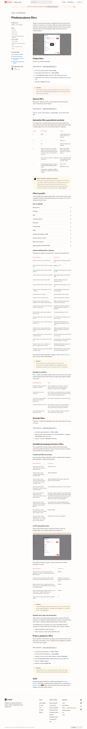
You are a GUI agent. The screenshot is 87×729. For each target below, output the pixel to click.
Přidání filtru (14, 32)
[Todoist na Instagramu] (81, 706)
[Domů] (8, 2)
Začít (13, 48)
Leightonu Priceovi (64, 354)
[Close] (74, 7)
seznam (47, 365)
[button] (52, 44)
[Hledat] (50, 2)
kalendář (59, 365)
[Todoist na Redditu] (81, 709)
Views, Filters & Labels (21, 12)
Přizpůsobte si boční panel (50, 91)
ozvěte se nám (36, 685)
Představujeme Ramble (52, 6)
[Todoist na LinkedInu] (81, 703)
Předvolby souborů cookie (24, 727)
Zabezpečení (7, 727)
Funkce (13, 12)
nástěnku (51, 365)
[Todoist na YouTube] (81, 700)
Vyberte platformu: (37, 66)
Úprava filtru (14, 34)
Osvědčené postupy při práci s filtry (18, 44)
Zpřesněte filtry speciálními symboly (18, 37)
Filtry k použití (15, 39)
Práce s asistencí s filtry (17, 46)
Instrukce (14, 30)
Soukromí (12, 727)
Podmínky (16, 727)
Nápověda (17, 2)
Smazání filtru (15, 41)
